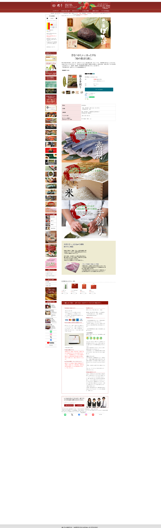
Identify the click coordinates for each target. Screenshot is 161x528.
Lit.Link (100, 414)
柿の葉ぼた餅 (78, 15)
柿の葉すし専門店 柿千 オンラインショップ (68, 15)
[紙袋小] (84, 286)
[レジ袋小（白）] (66, 286)
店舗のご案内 (48, 285)
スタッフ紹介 (48, 283)
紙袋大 (90, 290)
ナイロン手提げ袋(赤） (74, 290)
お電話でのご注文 (49, 273)
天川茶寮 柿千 (48, 303)
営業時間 (52, 305)
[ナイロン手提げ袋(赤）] (75, 286)
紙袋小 (81, 290)
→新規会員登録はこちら (49, 55)
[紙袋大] (93, 286)
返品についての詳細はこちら (90, 93)
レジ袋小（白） (64, 290)
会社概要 (47, 281)
